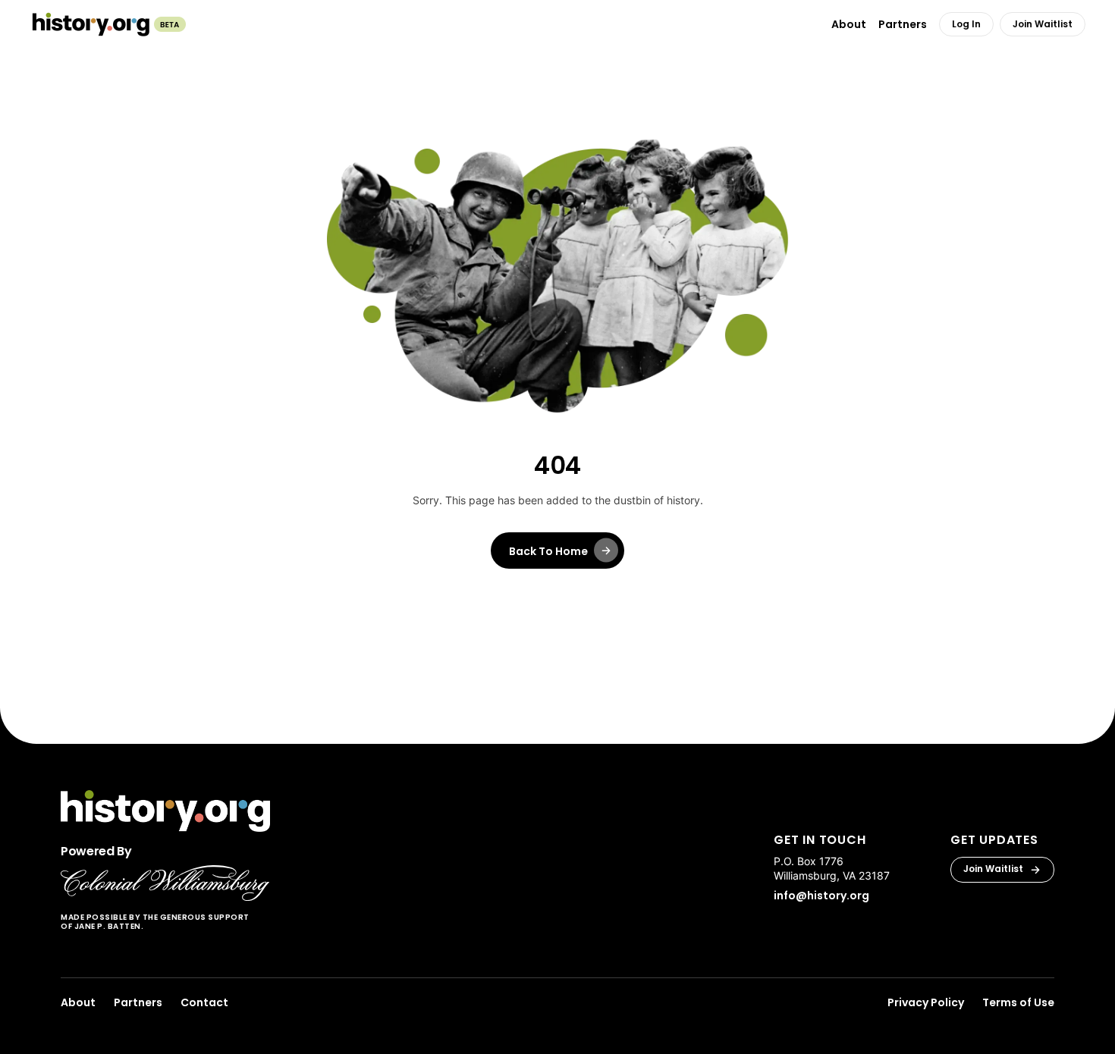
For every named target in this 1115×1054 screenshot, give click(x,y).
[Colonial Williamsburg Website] (165, 883)
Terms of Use (1018, 1002)
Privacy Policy (925, 1002)
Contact (204, 1002)
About (78, 1002)
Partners (138, 1002)
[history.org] (108, 24)
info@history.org (821, 895)
